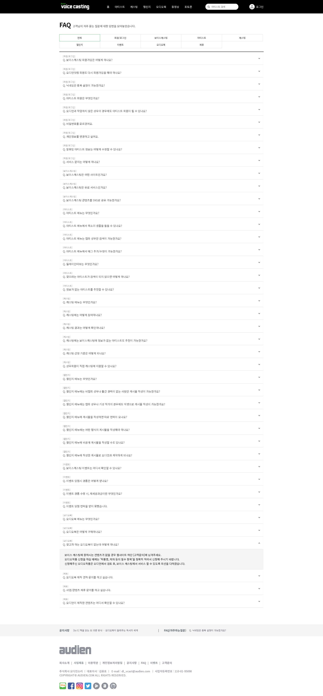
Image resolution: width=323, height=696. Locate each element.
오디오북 (161, 7)
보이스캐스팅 (161, 37)
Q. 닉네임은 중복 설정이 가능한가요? (207, 630)
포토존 (188, 7)
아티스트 (120, 7)
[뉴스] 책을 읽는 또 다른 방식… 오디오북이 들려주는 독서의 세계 (105, 630)
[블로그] (62, 686)
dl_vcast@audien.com (135, 671)
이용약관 (93, 663)
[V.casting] (75, 7)
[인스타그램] (79, 686)
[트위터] (88, 686)
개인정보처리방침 (112, 663)
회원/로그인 (120, 37)
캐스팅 (134, 7)
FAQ (143, 663)
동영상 (175, 7)
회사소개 (64, 663)
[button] (161, 58)
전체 (79, 37)
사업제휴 (79, 663)
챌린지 (147, 7)
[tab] (161, 58)
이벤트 (120, 44)
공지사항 (132, 663)
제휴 (202, 44)
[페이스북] (71, 686)
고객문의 (167, 663)
